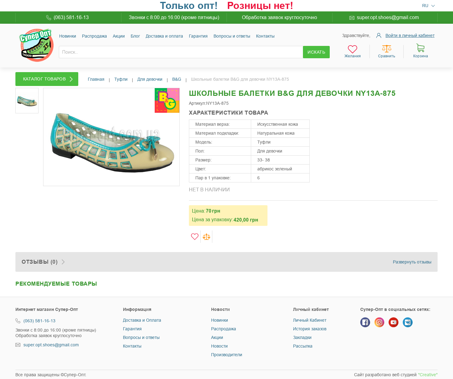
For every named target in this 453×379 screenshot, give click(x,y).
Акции (119, 36)
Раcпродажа (94, 36)
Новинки (67, 36)
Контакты (265, 36)
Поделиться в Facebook (323, 121)
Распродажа (223, 328)
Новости (219, 346)
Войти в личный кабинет (410, 35)
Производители (226, 354)
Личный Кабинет (309, 320)
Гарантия (198, 36)
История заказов (309, 328)
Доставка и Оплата (142, 320)
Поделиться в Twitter (336, 121)
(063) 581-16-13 (71, 17)
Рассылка (302, 346)
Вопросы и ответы (232, 36)
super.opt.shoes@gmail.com (388, 17)
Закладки (302, 337)
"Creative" (428, 374)
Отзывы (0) (40, 262)
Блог (135, 36)
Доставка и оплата (164, 36)
